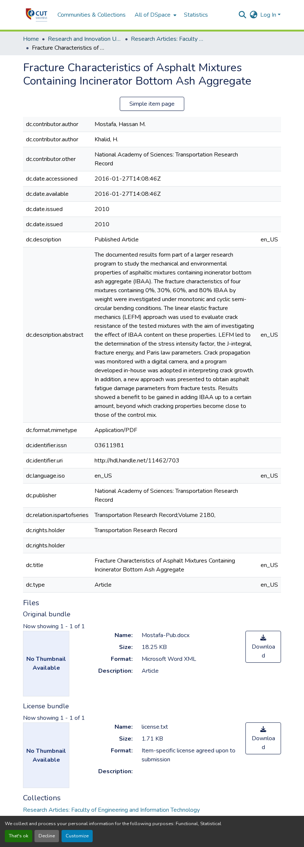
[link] (263, 647)
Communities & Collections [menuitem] (91, 15)
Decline (47, 836)
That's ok (18, 836)
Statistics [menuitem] (196, 15)
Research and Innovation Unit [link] (85, 39)
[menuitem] (154, 15)
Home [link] (31, 39)
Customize (77, 836)
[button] (36, 14)
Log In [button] (269, 15)
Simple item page (152, 104)
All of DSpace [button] (153, 15)
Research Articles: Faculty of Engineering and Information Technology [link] (168, 39)
